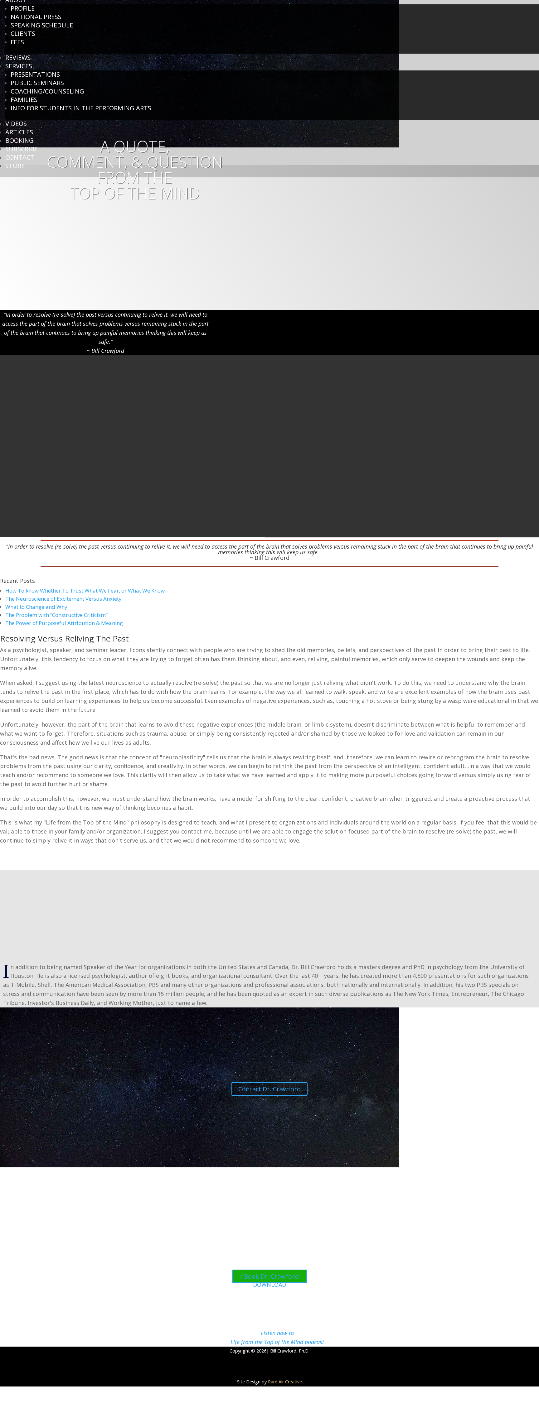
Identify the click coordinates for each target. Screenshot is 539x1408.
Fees (17, 42)
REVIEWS (18, 57)
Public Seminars (37, 83)
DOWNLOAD (269, 1284)
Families (24, 99)
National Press (36, 16)
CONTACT (19, 157)
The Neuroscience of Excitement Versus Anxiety (63, 598)
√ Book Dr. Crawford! (269, 1276)
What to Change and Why (36, 606)
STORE (15, 165)
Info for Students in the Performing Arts (81, 108)
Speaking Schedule (42, 25)
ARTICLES (19, 132)
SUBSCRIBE (21, 149)
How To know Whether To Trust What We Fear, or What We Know (85, 590)
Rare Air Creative (285, 1382)
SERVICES (18, 66)
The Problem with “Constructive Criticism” (56, 614)
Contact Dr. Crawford (269, 1089)
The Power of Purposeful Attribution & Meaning (64, 623)
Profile (23, 8)
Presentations (35, 74)
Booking (19, 140)
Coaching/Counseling (47, 91)
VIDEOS (16, 123)
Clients (23, 33)
